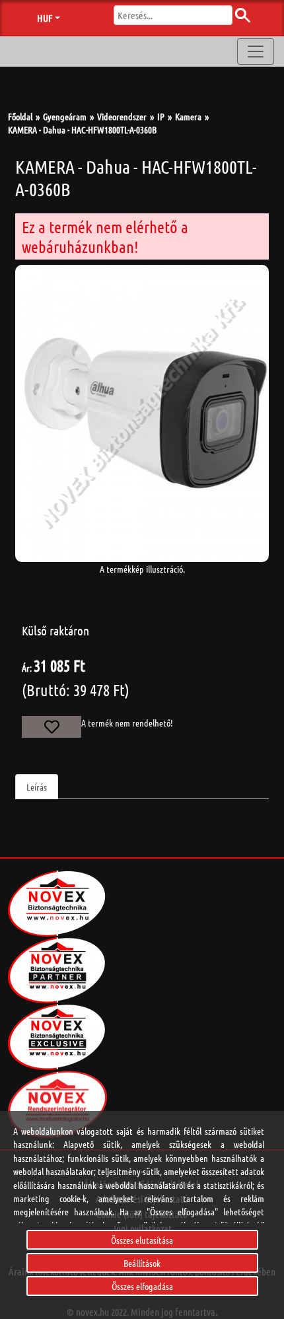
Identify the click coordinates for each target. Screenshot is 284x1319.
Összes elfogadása (142, 1286)
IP (160, 116)
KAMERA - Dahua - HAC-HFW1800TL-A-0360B (82, 129)
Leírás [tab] (36, 787)
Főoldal (20, 116)
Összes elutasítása (142, 1240)
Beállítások (142, 1263)
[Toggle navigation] (255, 51)
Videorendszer (122, 116)
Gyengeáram (65, 116)
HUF (44, 18)
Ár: (27, 668)
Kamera (188, 116)
